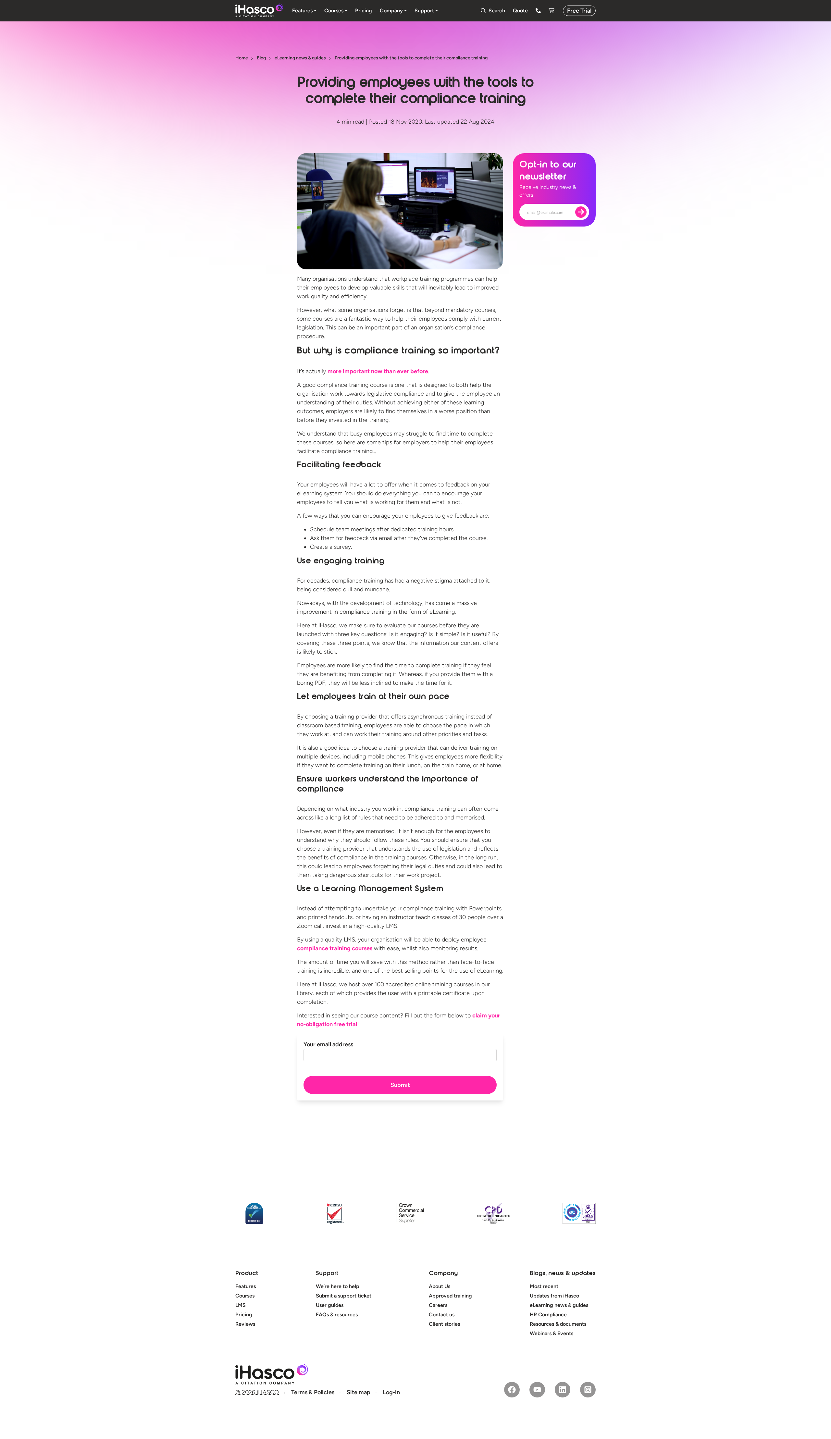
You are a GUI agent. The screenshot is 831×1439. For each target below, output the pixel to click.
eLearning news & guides (559, 1305)
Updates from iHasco (554, 1296)
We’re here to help (337, 1286)
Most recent (544, 1286)
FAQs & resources (337, 1314)
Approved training (450, 1296)
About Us (439, 1286)
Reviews (245, 1324)
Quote (520, 10)
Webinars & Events (551, 1333)
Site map (358, 1392)
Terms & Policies (312, 1392)
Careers (438, 1305)
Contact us (441, 1314)
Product (246, 1273)
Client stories (444, 1324)
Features (245, 1286)
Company (443, 1273)
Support (327, 1273)
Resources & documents (558, 1324)
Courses (244, 1296)
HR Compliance (548, 1314)
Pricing (243, 1314)
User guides (329, 1305)
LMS (240, 1305)
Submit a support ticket (343, 1296)
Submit (400, 1084)
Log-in (391, 1392)
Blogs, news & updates (563, 1273)
